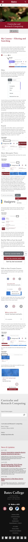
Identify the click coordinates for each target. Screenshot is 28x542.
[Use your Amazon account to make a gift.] (11, 508)
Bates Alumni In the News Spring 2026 (12, 479)
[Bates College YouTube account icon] (21, 537)
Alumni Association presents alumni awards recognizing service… (13, 453)
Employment (15, 521)
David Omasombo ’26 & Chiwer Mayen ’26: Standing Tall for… (11, 465)
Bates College (14, 492)
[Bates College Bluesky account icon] (6, 537)
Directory (15, 518)
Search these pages (6, 411)
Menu (2, 1)
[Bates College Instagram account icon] (18, 537)
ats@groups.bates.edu (7, 434)
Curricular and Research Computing (14, 25)
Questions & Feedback (15, 530)
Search (25, 1)
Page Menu (14, 31)
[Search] (24, 414)
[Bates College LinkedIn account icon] (25, 537)
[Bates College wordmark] (14, 1)
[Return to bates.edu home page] (2, 5)
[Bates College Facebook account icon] (2, 537)
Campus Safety (15, 514)
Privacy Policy (15, 528)
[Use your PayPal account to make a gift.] (17, 508)
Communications (15, 516)
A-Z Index (15, 526)
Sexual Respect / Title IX (15, 523)
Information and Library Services (11, 5)
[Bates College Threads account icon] (10, 537)
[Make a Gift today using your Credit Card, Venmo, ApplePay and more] (5, 508)
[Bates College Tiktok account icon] (14, 537)
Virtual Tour (15, 533)
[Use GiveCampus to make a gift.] (23, 508)
